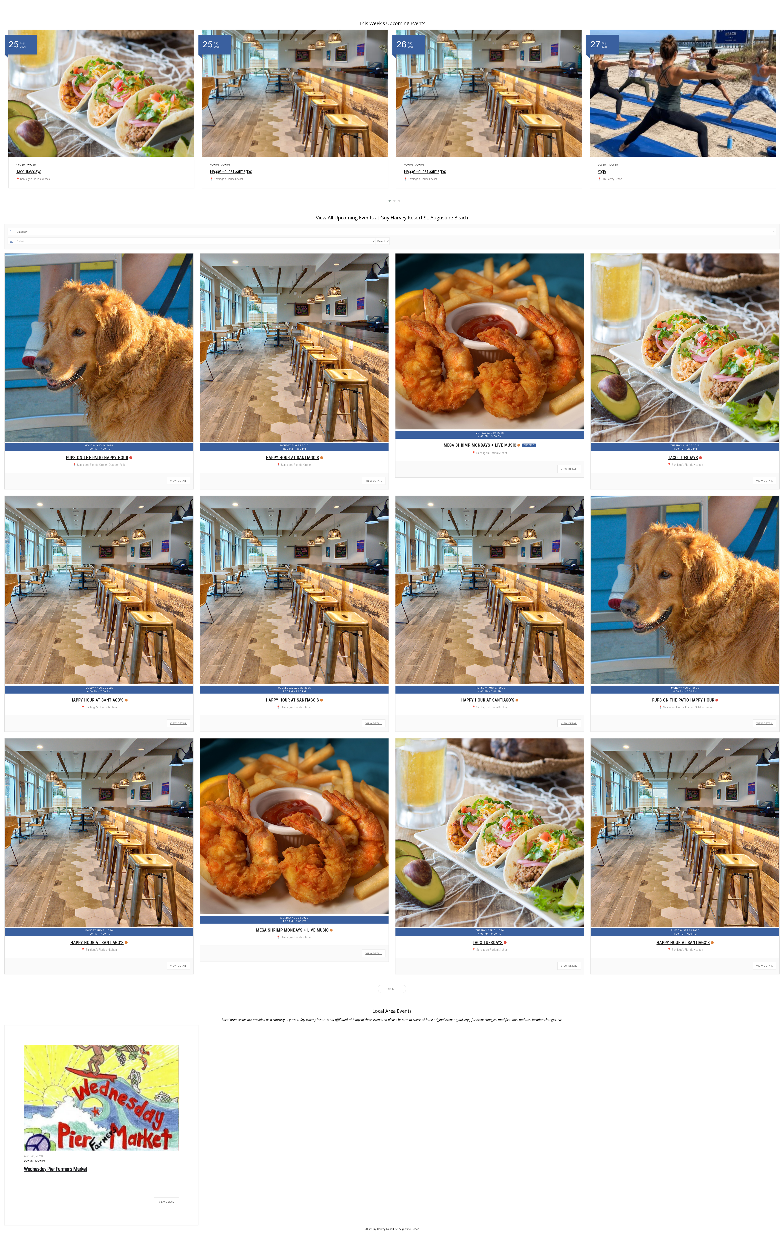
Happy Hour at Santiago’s (231, 171)
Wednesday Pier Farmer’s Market (55, 1169)
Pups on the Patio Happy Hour (97, 457)
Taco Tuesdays (683, 457)
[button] (387, 200)
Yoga (20, 171)
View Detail (178, 480)
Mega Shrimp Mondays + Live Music (480, 445)
